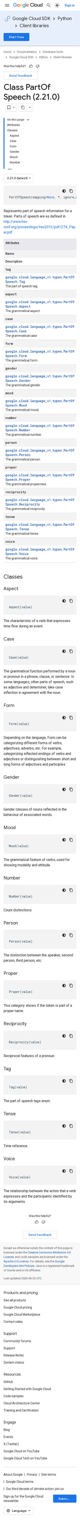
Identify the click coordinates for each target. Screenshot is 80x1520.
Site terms (48, 1474)
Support (9, 1348)
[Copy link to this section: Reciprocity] (31, 1024)
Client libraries (34, 26)
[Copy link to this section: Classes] (28, 577)
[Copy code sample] (71, 191)
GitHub (8, 1382)
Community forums (17, 1341)
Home (7, 51)
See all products (15, 1300)
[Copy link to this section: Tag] (15, 1069)
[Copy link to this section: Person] (22, 923)
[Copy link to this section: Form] (18, 706)
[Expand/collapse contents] (28, 119)
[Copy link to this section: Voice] (19, 1159)
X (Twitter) (11, 1444)
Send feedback (20, 76)
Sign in (70, 5)
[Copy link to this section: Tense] (20, 1114)
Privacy (32, 1474)
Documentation (27, 51)
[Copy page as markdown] (23, 107)
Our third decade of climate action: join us (35, 1489)
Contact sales (13, 1321)
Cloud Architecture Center (22, 1403)
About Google (13, 1474)
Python (65, 18)
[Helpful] (31, 66)
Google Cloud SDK (31, 18)
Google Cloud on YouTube (22, 1451)
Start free (16, 37)
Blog (7, 1430)
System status (14, 1362)
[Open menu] (7, 5)
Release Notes (14, 1355)
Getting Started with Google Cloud (27, 1389)
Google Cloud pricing (18, 1307)
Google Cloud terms (20, 1481)
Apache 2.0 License (16, 1261)
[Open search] (48, 5)
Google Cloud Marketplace (22, 1314)
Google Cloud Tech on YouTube (25, 1458)
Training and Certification (21, 1410)
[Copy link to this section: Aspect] (22, 589)
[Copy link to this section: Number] (24, 878)
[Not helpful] (37, 66)
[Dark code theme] (64, 191)
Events (8, 1437)
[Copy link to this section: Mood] (20, 828)
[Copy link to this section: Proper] (22, 973)
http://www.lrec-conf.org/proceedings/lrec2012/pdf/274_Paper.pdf (39, 227)
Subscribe (66, 1499)
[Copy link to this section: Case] (18, 639)
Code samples (14, 1396)
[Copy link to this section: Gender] (23, 777)
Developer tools (53, 51)
